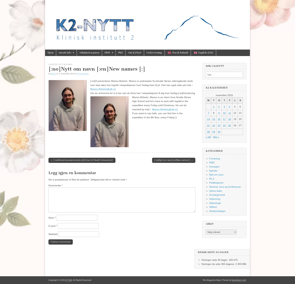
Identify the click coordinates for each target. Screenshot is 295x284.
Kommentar (55, 185)
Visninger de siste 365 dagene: (218, 264)
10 (224, 113)
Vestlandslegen (217, 211)
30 (219, 131)
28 (208, 131)
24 (224, 125)
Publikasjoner (216, 182)
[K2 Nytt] (147, 22)
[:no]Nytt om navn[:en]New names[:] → (173, 160)
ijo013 (54, 73)
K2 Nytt (68, 280)
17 (224, 119)
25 (229, 125)
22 (213, 125)
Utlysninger (215, 203)
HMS (107, 52)
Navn (52, 217)
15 (213, 119)
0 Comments (83, 73)
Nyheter (53, 64)
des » (216, 137)
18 (229, 119)
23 (219, 125)
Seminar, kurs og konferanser (225, 186)
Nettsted (53, 234)
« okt (208, 137)
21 (208, 125)
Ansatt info (65, 52)
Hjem (50, 52)
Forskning (214, 158)
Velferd (213, 207)
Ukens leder (215, 191)
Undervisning (154, 52)
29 (213, 131)
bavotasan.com (239, 280)
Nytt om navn (65, 64)
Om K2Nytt (134, 52)
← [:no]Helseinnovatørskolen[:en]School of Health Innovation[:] (82, 160)
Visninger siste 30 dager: (215, 260)
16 (219, 119)
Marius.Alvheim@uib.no (103, 89)
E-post (52, 226)
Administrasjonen (89, 52)
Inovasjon (214, 166)
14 (208, 119)
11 (229, 113)
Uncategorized (217, 194)
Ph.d (211, 178)
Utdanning (214, 199)
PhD (120, 52)
